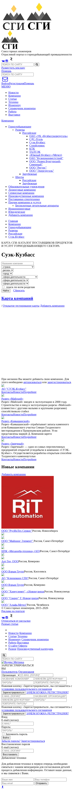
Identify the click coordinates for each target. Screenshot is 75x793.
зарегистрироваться (59, 382)
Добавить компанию (20, 215)
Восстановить (10, 754)
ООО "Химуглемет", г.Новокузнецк (22, 591)
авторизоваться (32, 382)
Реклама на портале (13, 611)
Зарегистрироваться (13, 692)
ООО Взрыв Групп (12, 571)
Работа (12, 111)
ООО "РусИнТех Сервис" (16, 530)
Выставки (14, 114)
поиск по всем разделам (20, 287)
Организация (26, 671)
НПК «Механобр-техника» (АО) (20, 551)
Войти (6, 737)
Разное (12, 648)
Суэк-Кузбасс (16, 236)
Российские (15, 233)
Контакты (7, 392)
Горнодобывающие (19, 227)
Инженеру (14, 105)
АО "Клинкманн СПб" (15, 578)
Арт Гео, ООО (9, 561)
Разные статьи (9, 623)
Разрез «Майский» (12, 398)
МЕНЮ (5, 86)
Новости (13, 92)
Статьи (12, 98)
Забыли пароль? (10, 740)
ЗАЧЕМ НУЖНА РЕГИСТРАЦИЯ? (47, 692)
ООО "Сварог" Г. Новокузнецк (20, 598)
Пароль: (6, 726)
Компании (14, 95)
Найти (6, 290)
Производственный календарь (35, 648)
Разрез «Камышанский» (15, 421)
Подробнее (29, 392)
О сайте (13, 645)
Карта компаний (17, 298)
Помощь (6, 70)
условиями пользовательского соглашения (26, 689)
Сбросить (19, 290)
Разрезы (13, 230)
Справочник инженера (22, 108)
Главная (13, 220)
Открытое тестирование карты (21, 305)
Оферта (22, 645)
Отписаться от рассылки (16, 620)
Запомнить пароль (16, 734)
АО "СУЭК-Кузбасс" (13, 388)
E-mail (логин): (10, 720)
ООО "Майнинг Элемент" (17, 540)
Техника (13, 102)
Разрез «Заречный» (12, 443)
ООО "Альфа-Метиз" (14, 604)
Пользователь (9, 671)
